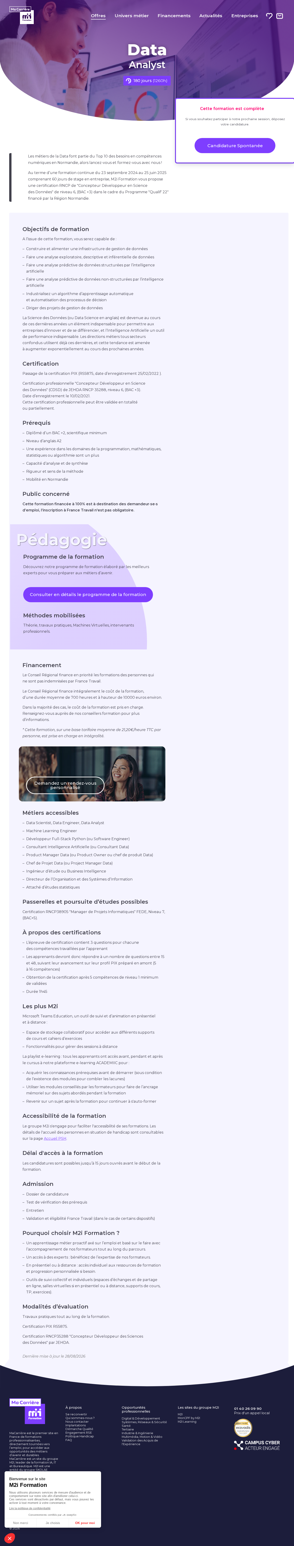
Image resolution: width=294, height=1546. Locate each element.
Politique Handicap (79, 1436)
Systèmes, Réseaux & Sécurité (144, 1422)
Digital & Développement (141, 1418)
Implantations (75, 1425)
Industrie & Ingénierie (137, 1433)
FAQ (68, 1440)
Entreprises (244, 15)
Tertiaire (128, 1429)
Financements (174, 15)
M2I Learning (187, 1421)
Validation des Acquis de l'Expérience (140, 1442)
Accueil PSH (55, 1138)
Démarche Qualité (79, 1429)
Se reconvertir (76, 1414)
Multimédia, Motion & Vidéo (142, 1436)
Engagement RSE (78, 1432)
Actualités (210, 15)
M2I (180, 1414)
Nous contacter (77, 1421)
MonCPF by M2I (189, 1418)
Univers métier (132, 15)
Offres (98, 15)
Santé (126, 1425)
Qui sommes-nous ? (80, 1418)
